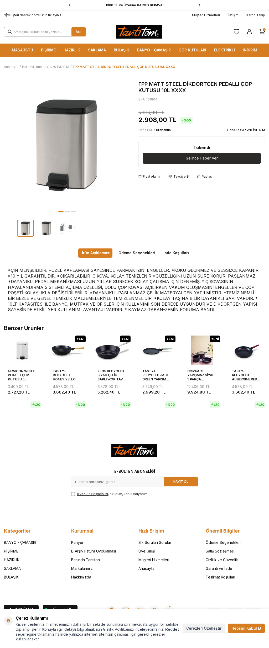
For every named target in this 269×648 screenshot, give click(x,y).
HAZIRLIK (72, 50)
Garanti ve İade (219, 568)
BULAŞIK (121, 50)
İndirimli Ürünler (34, 67)
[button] (69, 5)
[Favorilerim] (236, 31)
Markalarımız (82, 568)
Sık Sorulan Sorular (154, 542)
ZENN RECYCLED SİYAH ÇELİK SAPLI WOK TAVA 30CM (111, 375)
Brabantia (163, 130)
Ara (78, 31)
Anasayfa (11, 67)
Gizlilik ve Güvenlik (222, 559)
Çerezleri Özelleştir (203, 628)
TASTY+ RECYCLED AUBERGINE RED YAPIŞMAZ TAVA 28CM (245, 375)
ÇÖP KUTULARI (192, 50)
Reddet (172, 629)
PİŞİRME (48, 50)
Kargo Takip (255, 15)
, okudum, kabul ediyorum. (112, 494)
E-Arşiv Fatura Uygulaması (93, 551)
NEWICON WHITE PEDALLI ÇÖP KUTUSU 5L (21, 375)
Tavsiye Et (181, 176)
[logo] (139, 32)
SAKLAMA (97, 50)
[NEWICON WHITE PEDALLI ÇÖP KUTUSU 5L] (22, 350)
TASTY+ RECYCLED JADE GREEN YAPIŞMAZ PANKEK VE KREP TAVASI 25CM (156, 375)
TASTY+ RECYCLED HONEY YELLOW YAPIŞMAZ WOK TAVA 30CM (66, 375)
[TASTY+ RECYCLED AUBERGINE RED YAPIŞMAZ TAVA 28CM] (246, 350)
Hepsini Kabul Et (246, 628)
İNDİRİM (250, 50)
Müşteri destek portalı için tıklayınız (34, 15)
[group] (67, 144)
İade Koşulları (176, 253)
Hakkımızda (81, 577)
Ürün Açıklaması (95, 253)
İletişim (233, 15)
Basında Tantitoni (86, 559)
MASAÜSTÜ (22, 50)
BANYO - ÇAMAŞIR (154, 50)
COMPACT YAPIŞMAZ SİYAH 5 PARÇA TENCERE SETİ (201, 375)
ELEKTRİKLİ (224, 50)
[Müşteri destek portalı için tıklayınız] (6, 15)
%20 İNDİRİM (59, 67)
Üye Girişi (146, 551)
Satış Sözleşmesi (220, 551)
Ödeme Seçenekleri (136, 253)
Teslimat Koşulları (220, 577)
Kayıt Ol (180, 481)
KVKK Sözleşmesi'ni (92, 494)
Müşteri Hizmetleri (206, 15)
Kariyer (77, 542)
